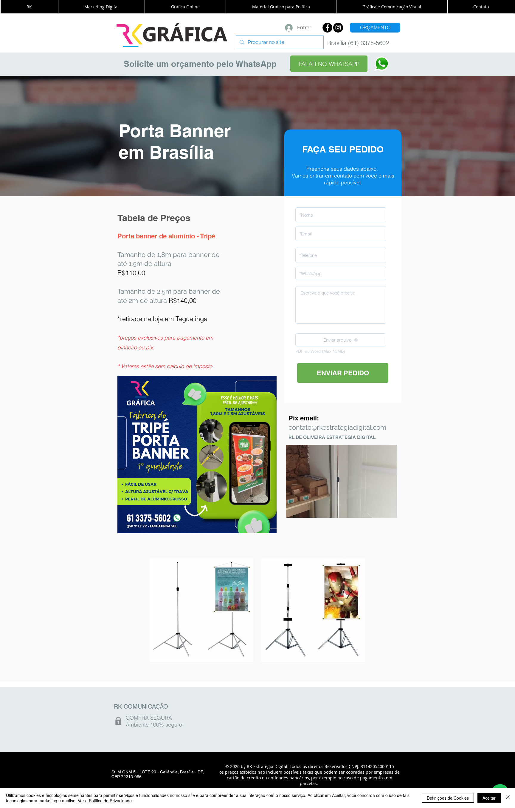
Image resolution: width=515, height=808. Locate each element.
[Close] (507, 797)
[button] (29, 6)
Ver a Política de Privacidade (105, 801)
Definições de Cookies (448, 798)
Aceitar (489, 798)
